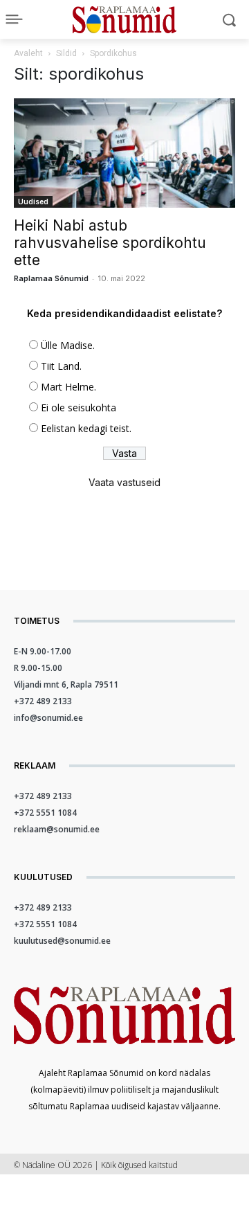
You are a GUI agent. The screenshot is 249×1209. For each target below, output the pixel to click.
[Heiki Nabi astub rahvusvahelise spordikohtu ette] (124, 153)
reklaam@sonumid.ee (57, 829)
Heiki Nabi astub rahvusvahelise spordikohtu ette (110, 243)
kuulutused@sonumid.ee (62, 941)
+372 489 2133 (43, 701)
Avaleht (28, 53)
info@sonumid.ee (48, 718)
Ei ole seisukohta (78, 407)
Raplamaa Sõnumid (51, 278)
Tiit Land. (61, 366)
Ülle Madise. (68, 345)
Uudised (33, 201)
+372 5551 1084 (45, 812)
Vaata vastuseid (124, 482)
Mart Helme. (68, 386)
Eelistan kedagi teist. (86, 428)
